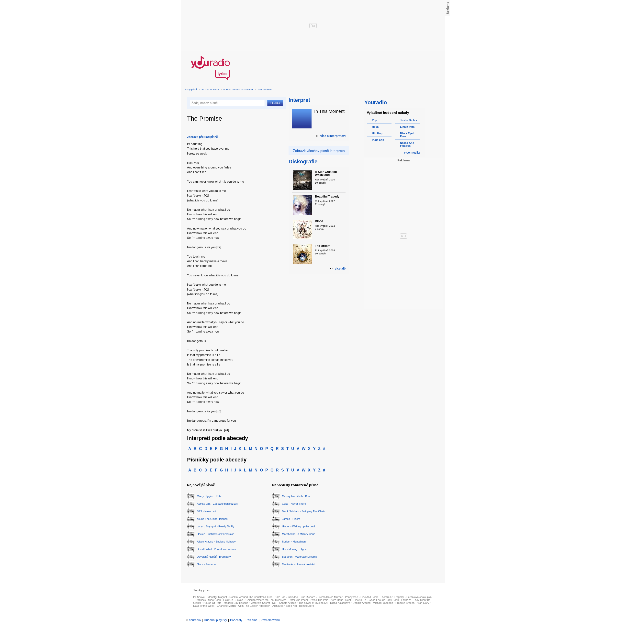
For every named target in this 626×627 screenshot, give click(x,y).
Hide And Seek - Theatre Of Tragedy (382, 597)
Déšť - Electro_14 (355, 599)
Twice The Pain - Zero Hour (326, 599)
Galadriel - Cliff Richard (301, 597)
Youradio (195, 620)
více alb (340, 268)
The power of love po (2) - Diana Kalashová (324, 602)
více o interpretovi (333, 136)
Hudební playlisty (215, 620)
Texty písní (191, 89)
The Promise (264, 89)
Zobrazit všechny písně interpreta (319, 151)
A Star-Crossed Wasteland (238, 89)
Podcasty (236, 620)
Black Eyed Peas (407, 135)
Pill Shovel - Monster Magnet (210, 597)
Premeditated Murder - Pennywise (338, 597)
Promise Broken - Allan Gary (412, 602)
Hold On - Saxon (233, 599)
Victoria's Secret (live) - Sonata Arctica (273, 602)
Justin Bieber (408, 120)
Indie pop (378, 139)
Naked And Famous (407, 144)
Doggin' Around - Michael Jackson (373, 602)
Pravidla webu (270, 620)
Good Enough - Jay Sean (384, 599)
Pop (374, 120)
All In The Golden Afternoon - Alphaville (260, 605)
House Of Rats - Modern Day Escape (225, 602)
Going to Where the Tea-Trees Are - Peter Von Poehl (277, 599)
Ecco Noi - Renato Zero (300, 605)
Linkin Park (407, 126)
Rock (375, 126)
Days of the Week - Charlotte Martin (214, 605)
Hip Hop (377, 133)
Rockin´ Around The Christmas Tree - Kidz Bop (257, 597)
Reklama (251, 620)
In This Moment (210, 89)
